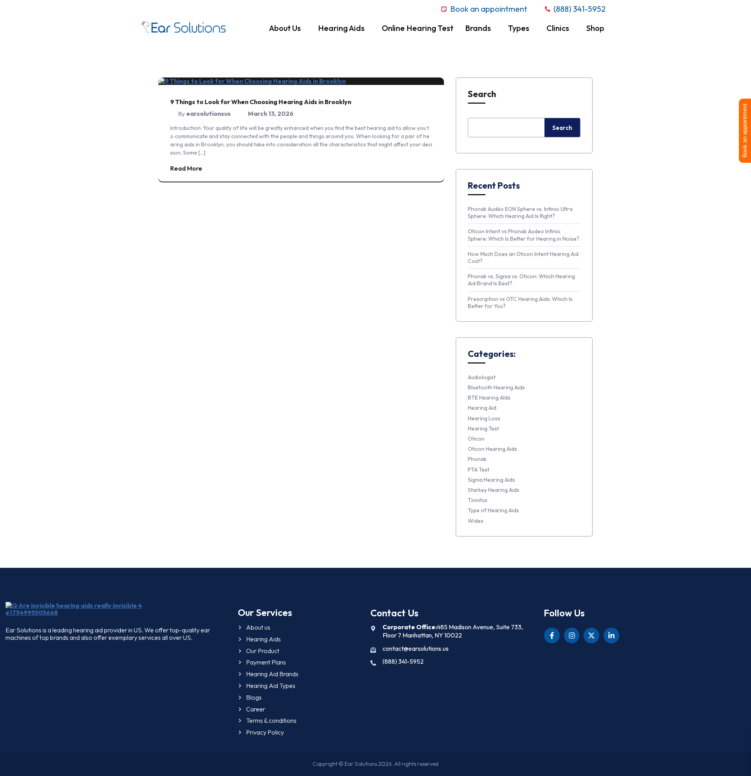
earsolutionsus (208, 113)
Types (518, 28)
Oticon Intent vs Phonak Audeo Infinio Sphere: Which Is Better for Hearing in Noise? (523, 235)
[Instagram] (572, 635)
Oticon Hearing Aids (492, 448)
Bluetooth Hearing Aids (496, 387)
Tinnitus (477, 500)
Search (482, 94)
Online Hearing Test (417, 28)
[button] (287, 28)
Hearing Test (483, 428)
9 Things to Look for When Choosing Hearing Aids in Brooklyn (260, 102)
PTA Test (478, 469)
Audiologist (482, 377)
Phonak (477, 459)
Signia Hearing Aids (491, 479)
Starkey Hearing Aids (493, 489)
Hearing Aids (341, 28)
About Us (285, 28)
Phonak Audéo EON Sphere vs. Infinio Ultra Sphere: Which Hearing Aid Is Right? (520, 212)
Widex (475, 520)
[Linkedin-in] (611, 635)
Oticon (476, 438)
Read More (186, 168)
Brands (478, 28)
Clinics (557, 28)
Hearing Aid (482, 407)
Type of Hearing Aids (493, 510)
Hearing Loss (484, 418)
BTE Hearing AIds (489, 397)
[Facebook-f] (552, 635)
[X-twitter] (591, 635)
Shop (595, 28)
